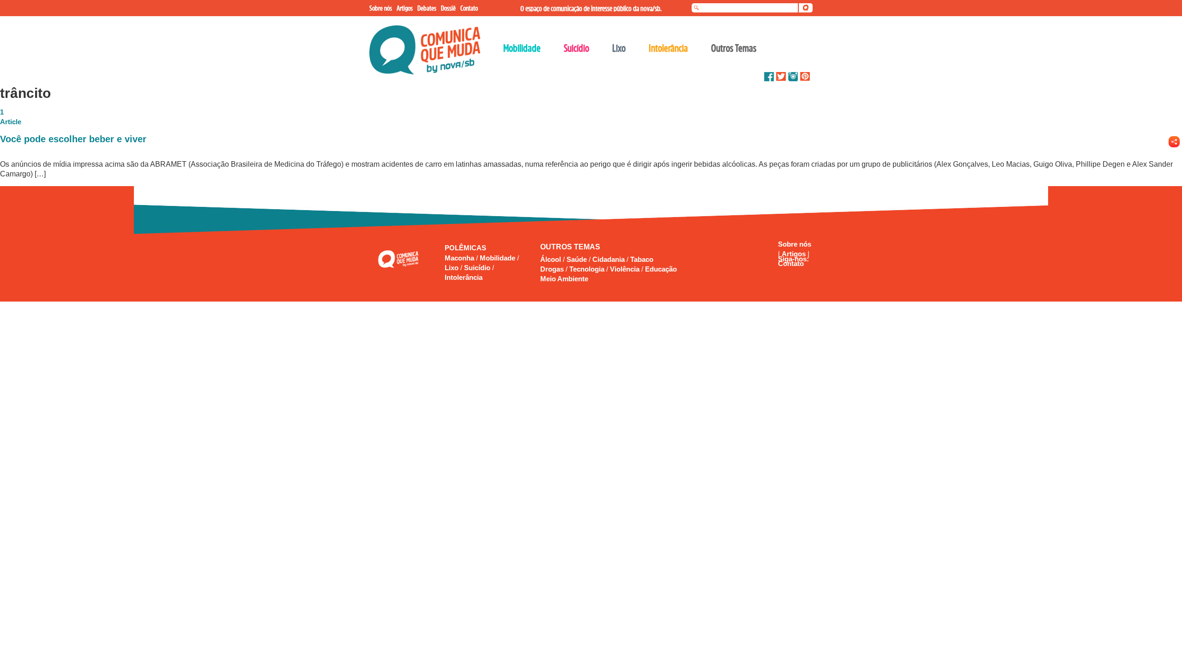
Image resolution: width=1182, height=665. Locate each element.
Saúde (577, 259)
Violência (624, 269)
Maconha (460, 258)
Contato (791, 263)
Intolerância (463, 277)
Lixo (452, 268)
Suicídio (478, 268)
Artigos (795, 254)
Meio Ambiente (564, 279)
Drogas (552, 269)
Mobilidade (498, 258)
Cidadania (608, 259)
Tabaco (641, 259)
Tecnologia (586, 269)
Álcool (550, 259)
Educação (661, 269)
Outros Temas (733, 48)
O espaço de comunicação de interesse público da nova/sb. (591, 8)
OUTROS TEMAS (570, 247)
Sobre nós (794, 244)
